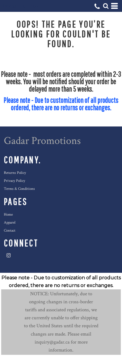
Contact (9, 230)
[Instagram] (8, 255)
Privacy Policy (14, 180)
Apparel (9, 222)
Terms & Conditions (19, 188)
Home (8, 214)
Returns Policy (15, 172)
